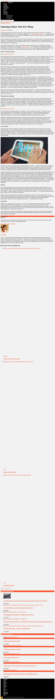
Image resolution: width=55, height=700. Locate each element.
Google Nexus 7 (25, 46)
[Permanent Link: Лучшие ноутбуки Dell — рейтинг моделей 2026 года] (23, 625)
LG (4, 691)
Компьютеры (9, 15)
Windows (5, 12)
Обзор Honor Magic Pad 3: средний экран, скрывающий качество (20, 674)
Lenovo (5, 689)
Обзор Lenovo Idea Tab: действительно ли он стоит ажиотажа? (20, 665)
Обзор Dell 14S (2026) (9, 585)
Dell (4, 469)
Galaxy (2, 223)
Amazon (5, 679)
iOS (4, 10)
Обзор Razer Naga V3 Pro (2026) (12, 358)
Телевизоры (9, 18)
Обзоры (5, 3)
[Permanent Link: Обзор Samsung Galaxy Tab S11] (12, 653)
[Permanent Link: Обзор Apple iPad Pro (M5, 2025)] (10, 637)
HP (4, 688)
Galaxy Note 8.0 (7, 223)
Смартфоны (9, 16)
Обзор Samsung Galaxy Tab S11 (11, 657)
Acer (4, 680)
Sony (4, 694)
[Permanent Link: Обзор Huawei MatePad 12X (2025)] (12, 645)
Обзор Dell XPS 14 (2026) (10, 472)
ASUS (4, 683)
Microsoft (5, 692)
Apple (4, 681)
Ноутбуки (5, 6)
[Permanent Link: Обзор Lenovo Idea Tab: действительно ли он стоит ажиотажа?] (11, 661)
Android (5, 11)
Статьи (5, 5)
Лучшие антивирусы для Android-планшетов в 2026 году (18, 607)
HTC (4, 687)
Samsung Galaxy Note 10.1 (38, 34)
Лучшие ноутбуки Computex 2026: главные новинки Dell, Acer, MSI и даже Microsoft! (25, 600)
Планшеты (6, 7)
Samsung (3, 23)
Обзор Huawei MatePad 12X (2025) (12, 649)
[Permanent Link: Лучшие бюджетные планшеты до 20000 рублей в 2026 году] (15, 612)
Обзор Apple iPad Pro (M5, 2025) (12, 641)
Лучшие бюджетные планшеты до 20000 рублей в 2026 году (19, 614)
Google (5, 685)
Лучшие (5, 9)
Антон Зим (3, 30)
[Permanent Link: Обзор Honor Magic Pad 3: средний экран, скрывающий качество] (10, 669)
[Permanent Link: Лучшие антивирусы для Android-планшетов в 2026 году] (23, 605)
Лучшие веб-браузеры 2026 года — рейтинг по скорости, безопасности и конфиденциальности (28, 621)
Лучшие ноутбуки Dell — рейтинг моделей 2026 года (17, 628)
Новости (10, 2)
